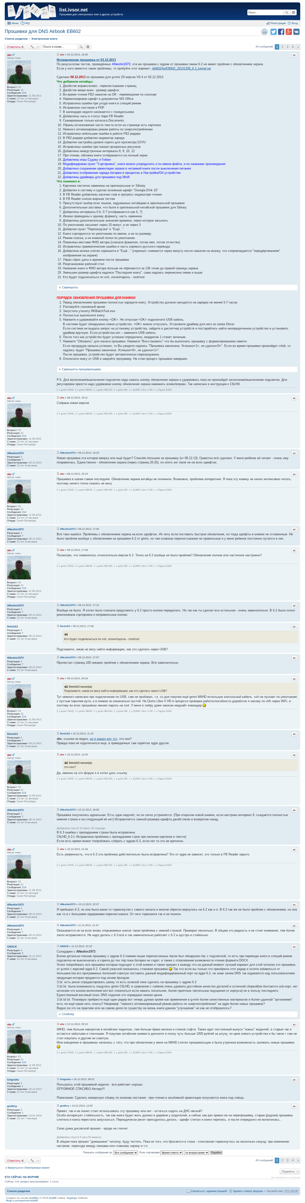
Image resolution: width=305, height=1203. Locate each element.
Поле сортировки (149, 1152)
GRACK (12, 946)
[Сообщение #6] (58, 550)
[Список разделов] (32, 12)
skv (9, 54)
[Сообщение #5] (58, 529)
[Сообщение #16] (58, 925)
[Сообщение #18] (58, 1024)
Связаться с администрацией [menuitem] (209, 1191)
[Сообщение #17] (58, 946)
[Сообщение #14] (58, 849)
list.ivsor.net (73, 9)
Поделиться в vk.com (296, 32)
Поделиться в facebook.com (281, 32)
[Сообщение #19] (58, 1079)
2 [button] (282, 47)
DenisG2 (12, 626)
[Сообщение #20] (58, 1105)
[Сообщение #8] (58, 626)
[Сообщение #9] (58, 657)
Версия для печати (264, 32)
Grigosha (13, 1079)
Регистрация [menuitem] (278, 23)
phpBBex (34, 1198)
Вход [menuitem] (295, 23)
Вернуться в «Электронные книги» (29, 1167)
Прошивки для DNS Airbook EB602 (43, 31)
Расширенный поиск (293, 12)
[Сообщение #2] (58, 397)
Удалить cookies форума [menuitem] (248, 1191)
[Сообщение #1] (58, 54)
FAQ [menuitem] (27, 23)
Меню (15, 23)
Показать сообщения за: (98, 1152)
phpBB (52, 1198)
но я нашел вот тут (103, 739)
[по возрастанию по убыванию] (196, 1152)
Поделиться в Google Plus (289, 32)
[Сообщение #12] (58, 754)
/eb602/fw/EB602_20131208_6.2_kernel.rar (181, 68)
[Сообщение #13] (58, 809)
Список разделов (18, 1191)
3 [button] (287, 47)
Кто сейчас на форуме (22, 1177)
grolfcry (12, 1106)
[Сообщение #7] (58, 605)
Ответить (14, 47)
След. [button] (298, 47)
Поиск (286, 12)
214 (24, 92)
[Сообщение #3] (58, 452)
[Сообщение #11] (58, 733)
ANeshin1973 (15, 453)
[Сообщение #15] (58, 904)
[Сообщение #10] (58, 678)
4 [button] (293, 47)
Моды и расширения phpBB (22, 1200)
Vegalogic (71, 1198)
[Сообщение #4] (58, 473)
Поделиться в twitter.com (273, 32)
